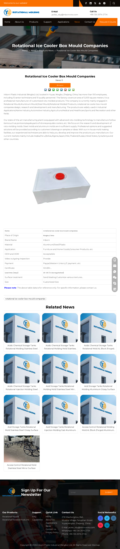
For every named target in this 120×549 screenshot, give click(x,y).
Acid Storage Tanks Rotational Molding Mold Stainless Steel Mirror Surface (60, 388)
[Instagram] (104, 3)
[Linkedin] (90, 3)
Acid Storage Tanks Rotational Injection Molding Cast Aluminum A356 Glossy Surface (60, 429)
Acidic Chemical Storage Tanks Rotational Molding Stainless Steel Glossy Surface (22, 347)
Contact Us (51, 529)
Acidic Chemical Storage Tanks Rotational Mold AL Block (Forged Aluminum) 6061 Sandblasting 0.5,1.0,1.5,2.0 (98, 347)
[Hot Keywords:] (114, 3)
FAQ (34, 517)
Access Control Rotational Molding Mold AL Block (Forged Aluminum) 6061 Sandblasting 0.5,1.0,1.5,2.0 (98, 429)
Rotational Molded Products (15, 520)
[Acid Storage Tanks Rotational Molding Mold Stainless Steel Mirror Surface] (60, 368)
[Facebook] (86, 3)
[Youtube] (99, 3)
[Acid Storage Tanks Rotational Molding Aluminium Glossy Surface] (98, 368)
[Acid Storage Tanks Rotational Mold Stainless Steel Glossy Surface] (22, 409)
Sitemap (96, 545)
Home (48, 517)
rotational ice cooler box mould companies (25, 299)
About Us (50, 520)
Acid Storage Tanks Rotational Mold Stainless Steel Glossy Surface (21, 428)
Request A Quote (108, 22)
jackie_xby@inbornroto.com (65, 15)
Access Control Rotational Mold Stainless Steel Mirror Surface (21, 466)
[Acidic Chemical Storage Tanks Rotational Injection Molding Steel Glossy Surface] (22, 368)
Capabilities (37, 520)
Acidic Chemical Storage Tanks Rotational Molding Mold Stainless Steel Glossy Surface (60, 347)
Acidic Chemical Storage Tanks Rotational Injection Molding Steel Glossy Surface (22, 388)
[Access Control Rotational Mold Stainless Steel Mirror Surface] (22, 449)
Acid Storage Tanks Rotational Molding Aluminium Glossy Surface (98, 387)
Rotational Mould (10, 517)
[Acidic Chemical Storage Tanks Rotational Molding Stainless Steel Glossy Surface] (22, 328)
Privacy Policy (52, 532)
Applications (51, 523)
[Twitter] (95, 3)
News (48, 526)
